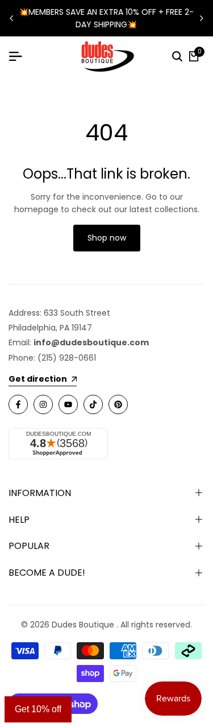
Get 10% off (38, 709)
